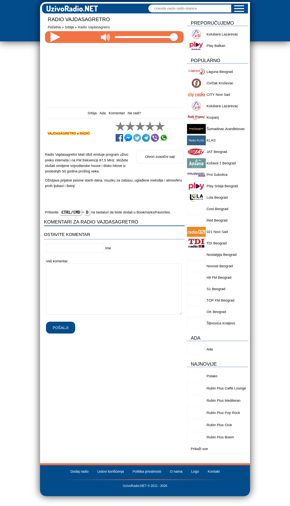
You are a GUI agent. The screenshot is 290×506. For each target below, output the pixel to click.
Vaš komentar (57, 261)
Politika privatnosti (147, 471)
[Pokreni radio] (55, 37)
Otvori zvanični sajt (160, 157)
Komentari (117, 113)
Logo (195, 471)
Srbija (92, 113)
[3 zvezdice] (140, 126)
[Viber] (155, 138)
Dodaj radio (79, 471)
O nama (176, 471)
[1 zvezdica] (120, 126)
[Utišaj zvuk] (105, 37)
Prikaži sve (199, 449)
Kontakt (214, 471)
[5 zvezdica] (160, 126)
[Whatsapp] (164, 138)
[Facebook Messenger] (128, 138)
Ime (108, 248)
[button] (239, 9)
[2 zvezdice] (130, 126)
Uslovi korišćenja (110, 471)
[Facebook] (119, 138)
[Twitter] (137, 138)
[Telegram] (146, 138)
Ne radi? (134, 113)
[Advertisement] (114, 73)
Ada (102, 113)
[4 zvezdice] (150, 126)
